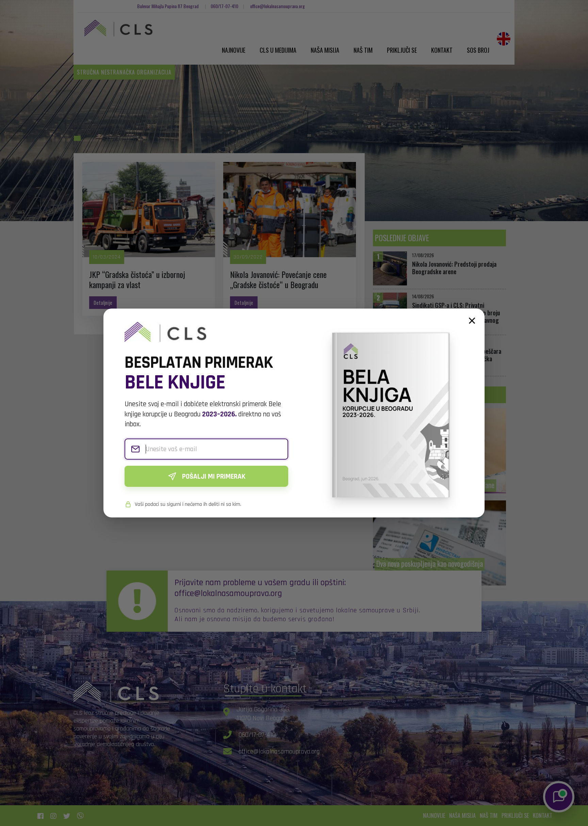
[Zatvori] (472, 321)
